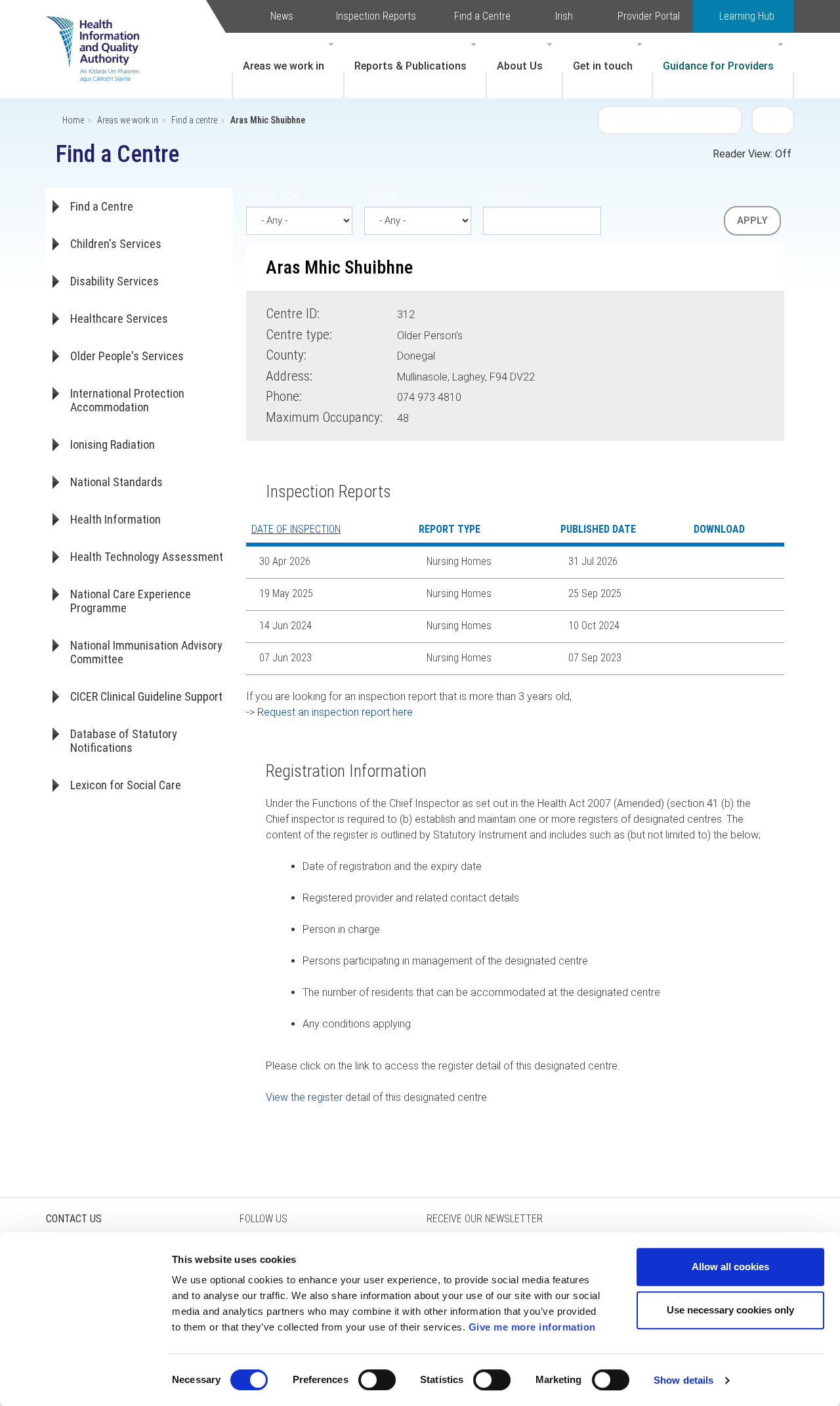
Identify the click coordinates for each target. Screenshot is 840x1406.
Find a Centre (482, 16)
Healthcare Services (119, 318)
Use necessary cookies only (730, 1309)
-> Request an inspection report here (329, 712)
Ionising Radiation (112, 444)
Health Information (115, 519)
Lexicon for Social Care (125, 785)
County (380, 195)
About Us (520, 66)
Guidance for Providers (718, 66)
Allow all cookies (730, 1266)
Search (773, 119)
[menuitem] (288, 65)
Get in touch (603, 66)
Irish (564, 16)
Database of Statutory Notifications (123, 741)
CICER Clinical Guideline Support (146, 696)
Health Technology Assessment (146, 557)
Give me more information (532, 1327)
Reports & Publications (410, 66)
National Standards (116, 482)
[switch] (377, 1379)
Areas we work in (283, 66)
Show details (683, 1380)
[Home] (99, 29)
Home (73, 120)
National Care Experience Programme (130, 601)
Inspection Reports (376, 16)
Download (711, 562)
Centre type (272, 195)
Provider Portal (649, 16)
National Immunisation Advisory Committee (146, 652)
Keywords (506, 195)
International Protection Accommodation (127, 400)
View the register (304, 1097)
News (281, 16)
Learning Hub (746, 16)
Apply (752, 220)
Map (557, 375)
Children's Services (115, 244)
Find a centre (194, 120)
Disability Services (114, 281)
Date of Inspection (296, 529)
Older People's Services (127, 356)
